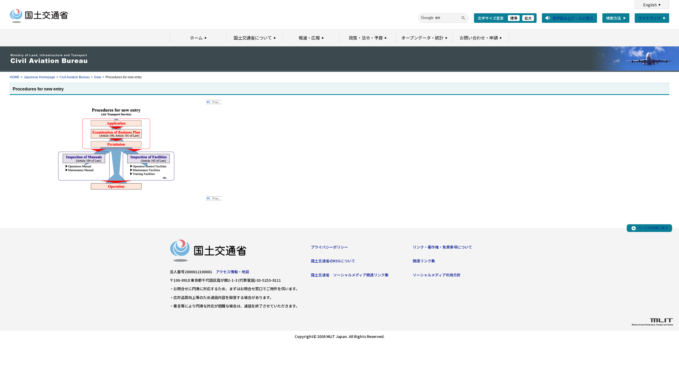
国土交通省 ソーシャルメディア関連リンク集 (350, 274)
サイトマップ (649, 18)
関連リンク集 (424, 260)
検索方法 (613, 18)
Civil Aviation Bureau (75, 77)
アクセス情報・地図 (232, 271)
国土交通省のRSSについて (333, 260)
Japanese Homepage (39, 77)
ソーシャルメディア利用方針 (437, 274)
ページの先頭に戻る (652, 228)
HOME (14, 77)
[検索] (463, 18)
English (650, 4)
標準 (513, 18)
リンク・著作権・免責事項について (442, 247)
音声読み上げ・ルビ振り (572, 18)
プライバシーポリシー (329, 247)
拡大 (528, 18)
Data (97, 77)
